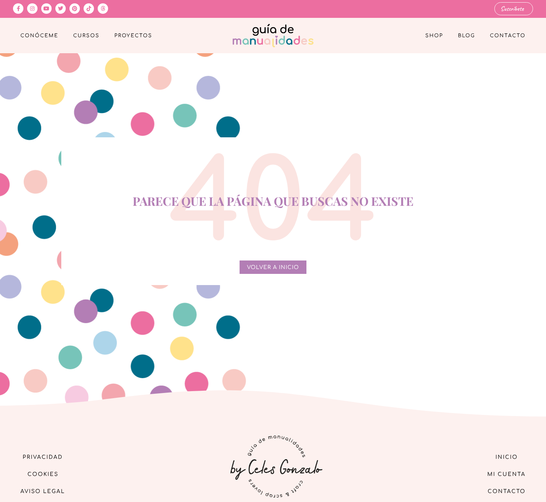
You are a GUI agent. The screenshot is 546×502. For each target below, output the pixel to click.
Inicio (506, 457)
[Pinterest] (74, 8)
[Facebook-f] (18, 8)
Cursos (86, 35)
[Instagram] (32, 8)
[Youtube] (46, 8)
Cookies (42, 474)
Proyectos (133, 35)
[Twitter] (60, 8)
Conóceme (39, 35)
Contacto (508, 35)
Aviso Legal (42, 491)
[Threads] (103, 8)
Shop (434, 35)
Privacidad (43, 457)
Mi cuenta (506, 474)
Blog (466, 35)
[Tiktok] (89, 8)
